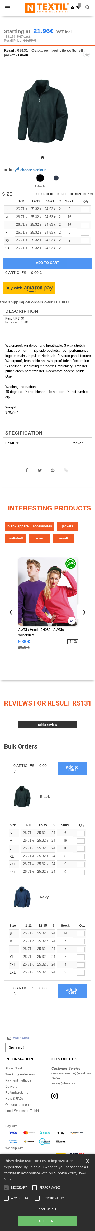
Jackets (67, 526)
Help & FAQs (14, 1098)
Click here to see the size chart (65, 194)
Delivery (11, 1086)
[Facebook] (27, 470)
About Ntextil (14, 1068)
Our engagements (18, 1105)
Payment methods (18, 1080)
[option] (47, 111)
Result (10, 50)
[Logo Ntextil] (47, 8)
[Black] (40, 178)
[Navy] (56, 178)
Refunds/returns (16, 1092)
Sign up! (16, 1047)
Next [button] (87, 115)
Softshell (16, 538)
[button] (72, 7)
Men (39, 538)
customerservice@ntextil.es (71, 1073)
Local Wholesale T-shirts (22, 1111)
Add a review (47, 725)
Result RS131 (15, 318)
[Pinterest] (53, 470)
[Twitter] (40, 470)
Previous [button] (11, 115)
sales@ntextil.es (63, 1083)
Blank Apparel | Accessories (29, 526)
